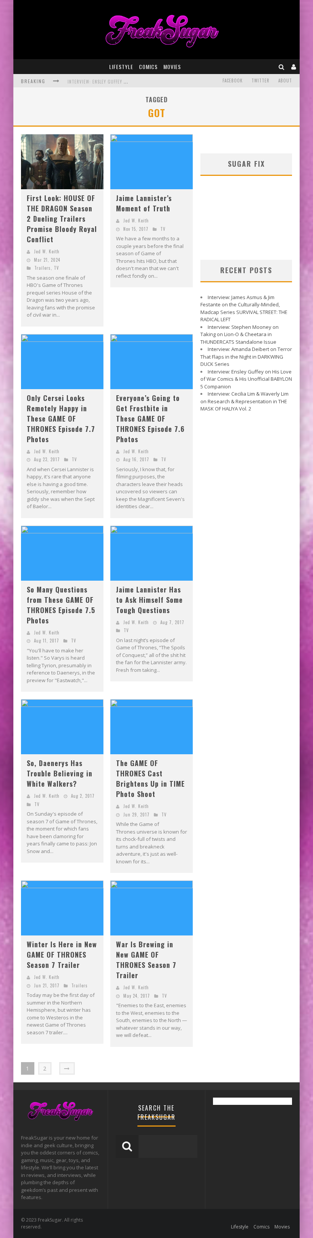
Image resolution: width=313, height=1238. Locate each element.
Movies (172, 67)
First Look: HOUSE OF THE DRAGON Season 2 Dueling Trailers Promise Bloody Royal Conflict (62, 218)
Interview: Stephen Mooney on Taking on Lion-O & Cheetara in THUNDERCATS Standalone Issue (239, 334)
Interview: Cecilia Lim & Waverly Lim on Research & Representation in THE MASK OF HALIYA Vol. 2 (244, 401)
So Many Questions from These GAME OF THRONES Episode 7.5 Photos (61, 604)
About (285, 80)
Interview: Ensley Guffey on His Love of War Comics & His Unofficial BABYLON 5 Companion (246, 379)
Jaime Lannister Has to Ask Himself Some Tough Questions (149, 599)
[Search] (282, 66)
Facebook (233, 80)
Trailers (42, 268)
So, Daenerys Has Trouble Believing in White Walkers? (59, 773)
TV (56, 268)
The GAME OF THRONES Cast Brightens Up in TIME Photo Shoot (150, 778)
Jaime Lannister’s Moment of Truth (144, 203)
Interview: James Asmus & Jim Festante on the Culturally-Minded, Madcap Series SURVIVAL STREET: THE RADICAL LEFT (243, 308)
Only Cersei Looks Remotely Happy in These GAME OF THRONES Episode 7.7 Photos (61, 418)
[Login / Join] (294, 66)
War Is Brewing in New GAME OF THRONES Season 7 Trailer (146, 959)
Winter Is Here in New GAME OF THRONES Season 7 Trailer (62, 954)
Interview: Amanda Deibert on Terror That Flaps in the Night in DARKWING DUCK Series (246, 356)
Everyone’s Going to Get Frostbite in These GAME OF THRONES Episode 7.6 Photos (150, 418)
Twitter (260, 80)
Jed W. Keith (47, 251)
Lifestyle (121, 67)
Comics (148, 67)
